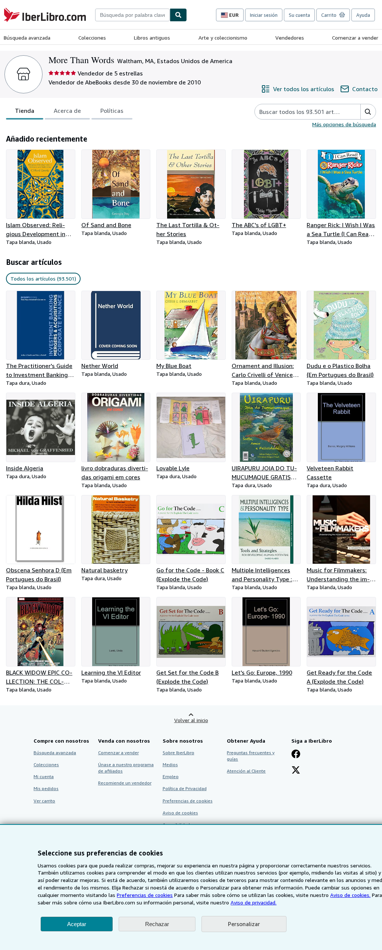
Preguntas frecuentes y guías (251, 756)
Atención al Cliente (246, 771)
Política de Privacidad (185, 788)
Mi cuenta (44, 776)
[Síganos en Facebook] (295, 755)
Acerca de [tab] (67, 110)
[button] (368, 111)
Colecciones (92, 37)
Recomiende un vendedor (124, 783)
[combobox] (132, 15)
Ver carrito (44, 801)
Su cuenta (299, 15)
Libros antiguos (152, 37)
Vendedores (289, 37)
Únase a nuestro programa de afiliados (126, 768)
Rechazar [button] (157, 924)
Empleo (171, 776)
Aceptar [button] (76, 924)
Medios (170, 764)
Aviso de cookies (180, 813)
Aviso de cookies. (350, 895)
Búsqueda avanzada (27, 37)
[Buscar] (178, 15)
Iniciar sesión (264, 15)
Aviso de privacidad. (253, 902)
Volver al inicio (191, 720)
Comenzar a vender (355, 37)
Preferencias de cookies (145, 895)
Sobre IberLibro (178, 752)
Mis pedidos (46, 788)
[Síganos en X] (295, 771)
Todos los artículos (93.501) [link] (43, 278)
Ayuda (363, 15)
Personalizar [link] (244, 923)
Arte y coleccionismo (222, 37)
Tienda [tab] (24, 110)
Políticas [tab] (111, 110)
